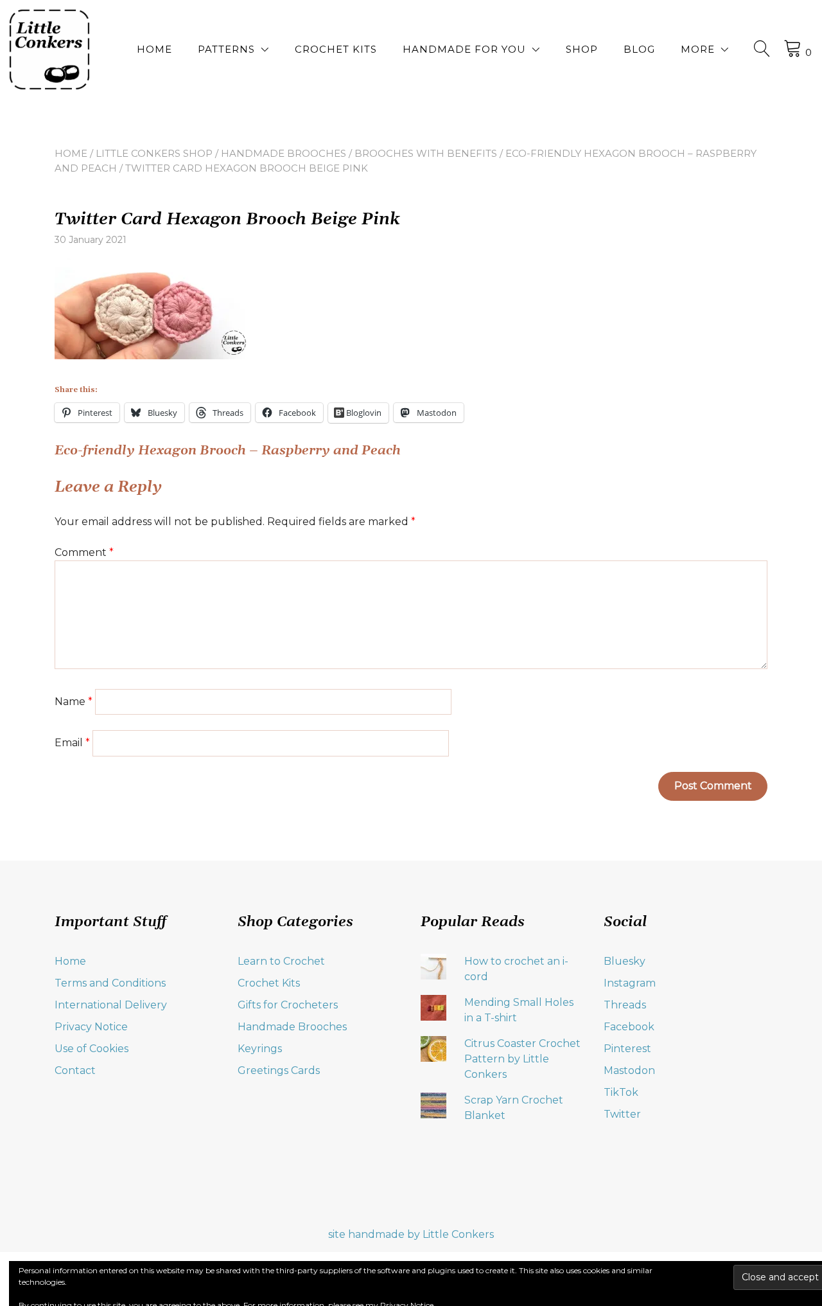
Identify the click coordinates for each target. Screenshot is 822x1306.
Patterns (226, 49)
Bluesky (624, 961)
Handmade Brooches (283, 153)
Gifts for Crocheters (288, 1005)
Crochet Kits (336, 49)
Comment (84, 552)
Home (154, 49)
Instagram (630, 983)
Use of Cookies (91, 1048)
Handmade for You (464, 49)
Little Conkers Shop (154, 153)
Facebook (629, 1027)
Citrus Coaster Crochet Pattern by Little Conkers (522, 1058)
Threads (625, 1005)
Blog (639, 49)
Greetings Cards (279, 1070)
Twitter (622, 1114)
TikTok (621, 1092)
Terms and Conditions (110, 983)
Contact (75, 1070)
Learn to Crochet (281, 961)
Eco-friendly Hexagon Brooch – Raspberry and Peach (228, 450)
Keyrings (260, 1048)
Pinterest (627, 1048)
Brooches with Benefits (425, 153)
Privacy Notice (91, 1027)
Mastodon (629, 1070)
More (698, 49)
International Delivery (111, 1005)
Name (73, 701)
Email (72, 743)
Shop (582, 49)
